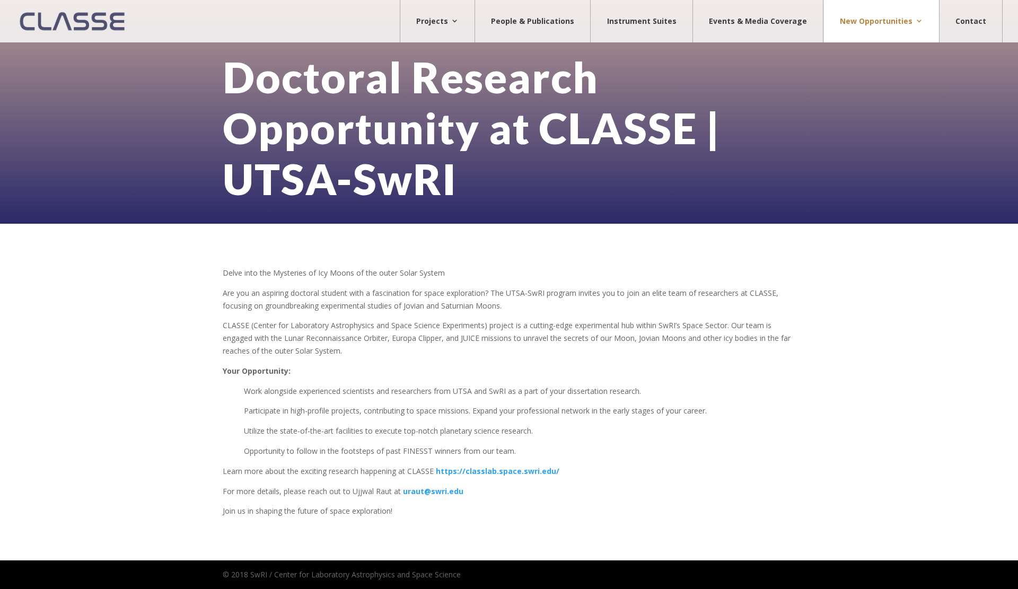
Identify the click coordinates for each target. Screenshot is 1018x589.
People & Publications (532, 21)
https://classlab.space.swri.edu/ (497, 471)
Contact (970, 21)
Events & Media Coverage (758, 21)
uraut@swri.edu (433, 491)
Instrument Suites (642, 21)
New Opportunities (876, 21)
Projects (432, 21)
